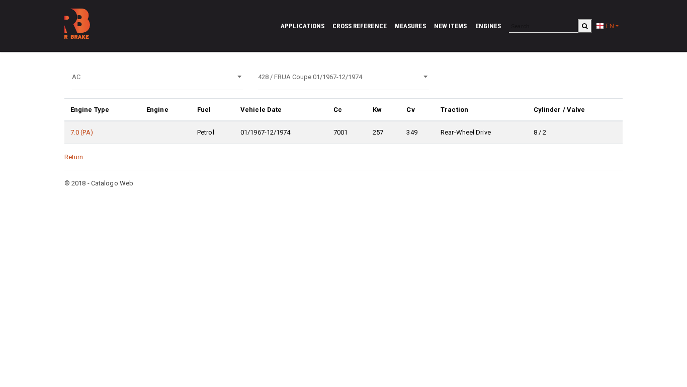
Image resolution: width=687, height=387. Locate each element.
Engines (488, 26)
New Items (450, 26)
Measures (410, 26)
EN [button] (609, 26)
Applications (302, 26)
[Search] (585, 26)
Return (73, 157)
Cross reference (359, 26)
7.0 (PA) (81, 132)
